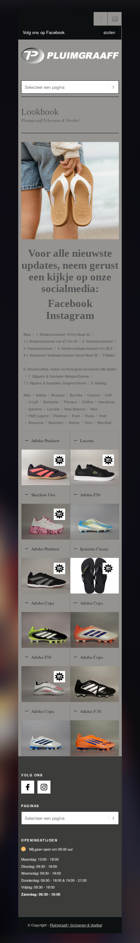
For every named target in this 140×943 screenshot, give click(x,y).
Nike (93, 408)
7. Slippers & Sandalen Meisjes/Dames (58, 376)
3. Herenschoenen (38, 348)
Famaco (70, 401)
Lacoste (53, 408)
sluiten (109, 32)
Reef (102, 415)
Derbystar (51, 401)
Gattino (87, 401)
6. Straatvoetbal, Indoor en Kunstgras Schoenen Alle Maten (70, 368)
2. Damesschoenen (97, 341)
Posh (76, 415)
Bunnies (76, 394)
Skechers (55, 422)
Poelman (60, 415)
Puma (89, 415)
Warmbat (104, 422)
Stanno (73, 422)
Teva (88, 422)
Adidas (41, 394)
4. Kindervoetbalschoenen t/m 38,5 (85, 348)
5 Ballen (109, 355)
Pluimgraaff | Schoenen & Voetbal (76, 924)
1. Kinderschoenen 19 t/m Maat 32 (63, 334)
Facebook (70, 303)
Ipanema (35, 408)
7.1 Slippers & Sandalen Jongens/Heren (54, 382)
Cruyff (33, 401)
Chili (108, 394)
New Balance (74, 408)
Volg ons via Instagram (114, 19)
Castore (93, 394)
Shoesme (35, 422)
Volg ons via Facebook (100, 19)
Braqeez (58, 394)
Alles (27, 334)
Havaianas (106, 401)
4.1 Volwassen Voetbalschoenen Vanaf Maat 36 (60, 355)
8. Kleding (98, 382)
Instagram (70, 315)
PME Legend (38, 415)
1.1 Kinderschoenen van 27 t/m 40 (50, 341)
